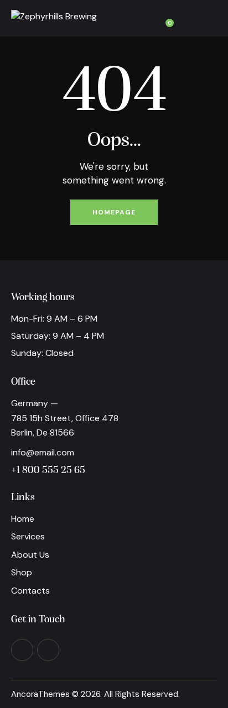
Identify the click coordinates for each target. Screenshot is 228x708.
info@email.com (42, 452)
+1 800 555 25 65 (48, 470)
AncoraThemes (40, 694)
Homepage (114, 212)
